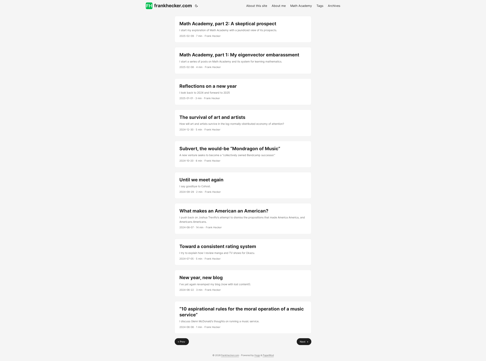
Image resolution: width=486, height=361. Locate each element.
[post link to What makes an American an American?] (243, 218)
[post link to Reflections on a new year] (243, 92)
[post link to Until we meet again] (243, 185)
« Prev (182, 341)
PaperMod (268, 355)
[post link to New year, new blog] (243, 283)
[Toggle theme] (196, 5)
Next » (304, 341)
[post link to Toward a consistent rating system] (243, 252)
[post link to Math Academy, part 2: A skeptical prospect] (243, 29)
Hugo (257, 355)
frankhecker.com (173, 5)
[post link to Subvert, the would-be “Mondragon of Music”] (243, 154)
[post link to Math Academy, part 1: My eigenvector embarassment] (243, 60)
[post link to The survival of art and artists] (243, 123)
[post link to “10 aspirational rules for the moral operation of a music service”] (243, 317)
